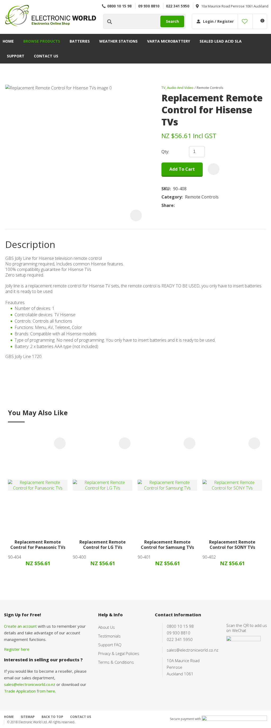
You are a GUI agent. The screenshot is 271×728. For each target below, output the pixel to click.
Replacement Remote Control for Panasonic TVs (37, 544)
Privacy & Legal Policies (118, 653)
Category (171, 197)
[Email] (193, 205)
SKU (165, 189)
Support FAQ (109, 644)
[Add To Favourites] (213, 169)
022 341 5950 (177, 5)
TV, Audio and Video (177, 87)
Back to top (52, 717)
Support (15, 55)
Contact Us (46, 55)
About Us (106, 627)
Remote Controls (210, 87)
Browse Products (41, 41)
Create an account (20, 626)
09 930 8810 (148, 5)
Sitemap (28, 717)
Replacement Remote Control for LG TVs (102, 544)
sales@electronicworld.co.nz (29, 684)
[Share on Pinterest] (201, 205)
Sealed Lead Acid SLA (221, 41)
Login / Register (218, 21)
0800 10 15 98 (119, 5)
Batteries (80, 41)
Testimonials (109, 636)
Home (8, 41)
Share (167, 205)
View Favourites (244, 21)
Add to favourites (60, 443)
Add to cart (182, 169)
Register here (16, 649)
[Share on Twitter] (185, 205)
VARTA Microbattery (168, 41)
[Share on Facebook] (178, 205)
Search (172, 21)
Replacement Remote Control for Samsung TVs (167, 544)
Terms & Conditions (116, 662)
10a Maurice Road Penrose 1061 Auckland (234, 6)
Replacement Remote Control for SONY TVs (232, 544)
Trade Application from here (29, 691)
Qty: (165, 152)
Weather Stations (118, 41)
